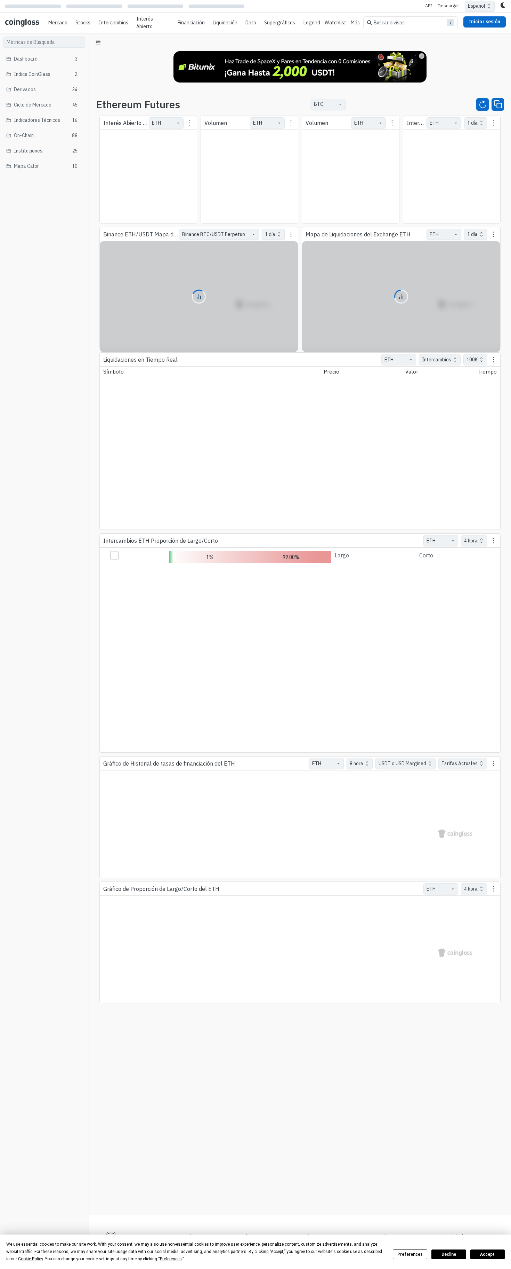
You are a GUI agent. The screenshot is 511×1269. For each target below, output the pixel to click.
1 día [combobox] (270, 234)
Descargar (448, 6)
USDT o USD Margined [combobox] (402, 763)
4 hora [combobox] (471, 541)
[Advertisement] (300, 1183)
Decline (448, 1254)
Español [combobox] (476, 6)
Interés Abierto (144, 23)
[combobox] (324, 104)
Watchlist (335, 22)
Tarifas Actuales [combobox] (459, 763)
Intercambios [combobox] (436, 360)
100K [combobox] (472, 360)
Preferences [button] (171, 1258)
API (428, 6)
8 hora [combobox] (356, 763)
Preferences (410, 1254)
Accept (487, 1254)
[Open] (340, 104)
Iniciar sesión (484, 21)
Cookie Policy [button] (30, 1258)
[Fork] (498, 104)
